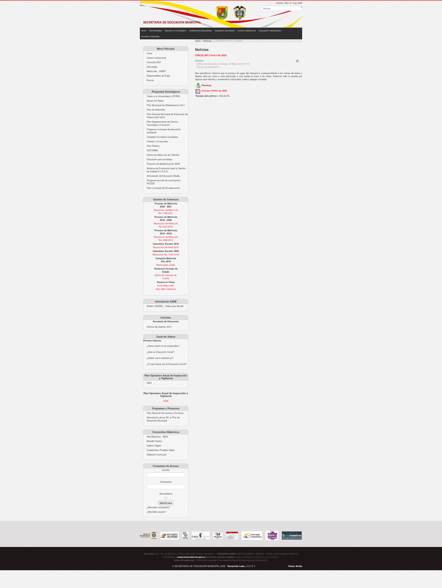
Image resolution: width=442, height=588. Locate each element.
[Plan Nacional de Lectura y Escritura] (272, 535)
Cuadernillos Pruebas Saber (161, 450)
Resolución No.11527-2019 (165, 254)
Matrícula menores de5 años (166, 276)
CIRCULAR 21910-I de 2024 (211, 55)
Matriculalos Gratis (165, 264)
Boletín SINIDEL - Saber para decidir (165, 306)
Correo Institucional (247, 30)
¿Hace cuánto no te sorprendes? (163, 345)
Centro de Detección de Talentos (163, 154)
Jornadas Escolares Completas (162, 136)
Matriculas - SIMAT (156, 71)
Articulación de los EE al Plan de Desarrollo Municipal (163, 419)
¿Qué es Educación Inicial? (160, 351)
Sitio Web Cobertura (166, 289)
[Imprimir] (297, 60)
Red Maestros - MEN (157, 436)
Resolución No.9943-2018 (166, 247)
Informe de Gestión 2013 (159, 326)
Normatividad (155, 30)
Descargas (152, 66)
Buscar (150, 80)
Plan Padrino (153, 145)
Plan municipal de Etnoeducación (163, 188)
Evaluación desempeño (270, 30)
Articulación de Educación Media (163, 175)
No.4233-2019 (166, 226)
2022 (149, 382)
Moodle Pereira (154, 441)
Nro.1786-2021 (165, 213)
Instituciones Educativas (200, 30)
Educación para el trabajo (159, 159)
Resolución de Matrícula (166, 210)
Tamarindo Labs (235, 566)
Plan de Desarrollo (156, 109)
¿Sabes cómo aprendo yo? (160, 358)
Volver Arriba (295, 566)
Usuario (166, 469)
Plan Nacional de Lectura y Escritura (165, 413)
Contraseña (165, 481)
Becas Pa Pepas (155, 100)
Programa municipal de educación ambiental (164, 131)
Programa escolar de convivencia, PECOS (164, 182)
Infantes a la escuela (157, 141)
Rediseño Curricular (156, 454)
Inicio (143, 30)
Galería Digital (154, 445)
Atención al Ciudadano (175, 30)
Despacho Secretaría (225, 30)
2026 (165, 400)
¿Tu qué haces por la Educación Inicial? (167, 364)
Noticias (207, 40)
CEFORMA (152, 150)
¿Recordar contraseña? (158, 507)
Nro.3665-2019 (165, 240)
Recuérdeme (166, 493)
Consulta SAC (154, 62)
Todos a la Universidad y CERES (163, 96)
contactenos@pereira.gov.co (191, 557)
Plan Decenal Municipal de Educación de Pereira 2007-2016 (167, 116)
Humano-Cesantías (150, 36)
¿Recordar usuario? (156, 511)
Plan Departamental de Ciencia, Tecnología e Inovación (162, 123)
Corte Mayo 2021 (165, 285)
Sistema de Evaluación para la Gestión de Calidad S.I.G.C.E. (166, 170)
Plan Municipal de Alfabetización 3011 (166, 105)
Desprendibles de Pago (158, 75)
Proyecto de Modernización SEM (163, 163)
